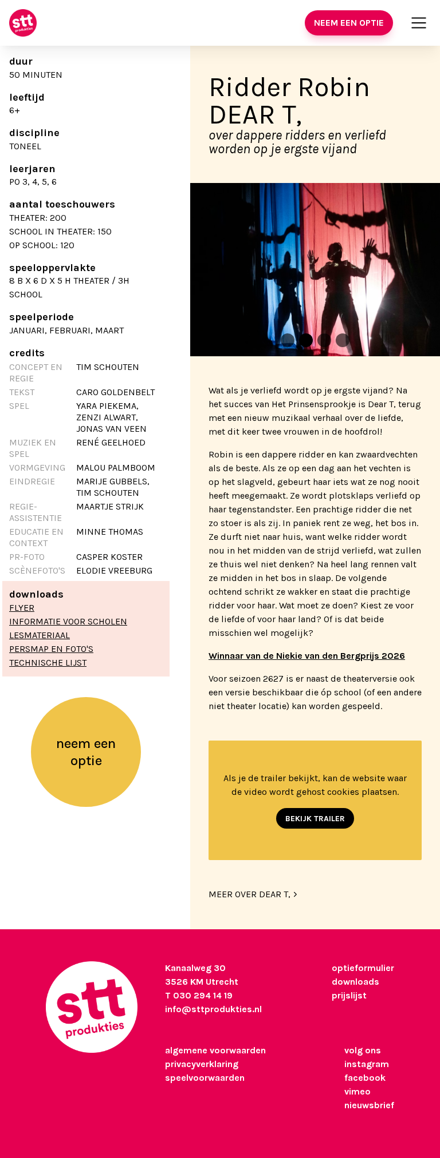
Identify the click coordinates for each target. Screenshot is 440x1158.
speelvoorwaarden (205, 1077)
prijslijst (349, 995)
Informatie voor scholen (68, 621)
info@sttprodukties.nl (213, 1009)
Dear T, (255, 114)
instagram (366, 1063)
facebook (365, 1077)
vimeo (357, 1091)
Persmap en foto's (51, 648)
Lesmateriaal (39, 635)
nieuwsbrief (369, 1105)
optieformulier (363, 967)
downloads (355, 981)
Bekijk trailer (315, 818)
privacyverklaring (201, 1063)
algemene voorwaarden (215, 1050)
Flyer (21, 607)
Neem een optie (349, 22)
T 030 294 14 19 (199, 995)
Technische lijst (48, 662)
